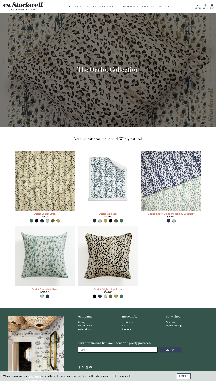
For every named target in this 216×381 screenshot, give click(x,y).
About (162, 6)
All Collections (79, 6)
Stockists (170, 322)
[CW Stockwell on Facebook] (79, 368)
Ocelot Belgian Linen (45, 213)
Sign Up (170, 349)
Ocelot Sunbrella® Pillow (45, 289)
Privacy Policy (85, 325)
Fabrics (147, 6)
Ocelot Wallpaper (108, 213)
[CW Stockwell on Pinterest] (83, 368)
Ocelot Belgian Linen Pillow (108, 289)
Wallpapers (127, 6)
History (82, 322)
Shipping (126, 329)
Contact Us (127, 322)
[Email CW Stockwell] (90, 368)
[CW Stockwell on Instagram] (87, 368)
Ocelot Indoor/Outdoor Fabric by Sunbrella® (171, 213)
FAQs (125, 325)
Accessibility (84, 329)
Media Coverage (174, 325)
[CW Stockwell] (23, 6)
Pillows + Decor (103, 6)
